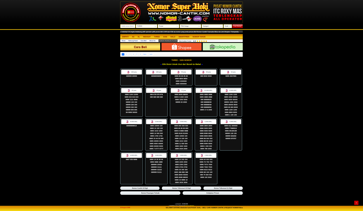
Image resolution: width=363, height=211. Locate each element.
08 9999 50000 (131, 112)
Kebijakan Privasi (212, 193)
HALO (172, 37)
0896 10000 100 (181, 136)
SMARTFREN (184, 37)
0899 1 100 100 (231, 115)
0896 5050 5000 (206, 131)
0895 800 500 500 (181, 126)
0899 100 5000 (206, 177)
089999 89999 (131, 76)
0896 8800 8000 (231, 112)
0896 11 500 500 (181, 144)
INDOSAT (147, 37)
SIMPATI (125, 37)
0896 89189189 (231, 131)
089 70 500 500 (206, 175)
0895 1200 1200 (231, 94)
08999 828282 (230, 136)
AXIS (165, 37)
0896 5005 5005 (206, 128)
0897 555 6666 (131, 159)
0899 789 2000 (206, 149)
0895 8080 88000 (181, 177)
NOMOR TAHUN (199, 37)
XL (139, 37)
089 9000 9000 (206, 76)
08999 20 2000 (181, 102)
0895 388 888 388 (181, 172)
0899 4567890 (230, 76)
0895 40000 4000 (156, 141)
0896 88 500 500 (206, 138)
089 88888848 (206, 105)
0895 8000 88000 (181, 94)
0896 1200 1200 (231, 110)
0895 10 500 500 (156, 133)
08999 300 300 (131, 107)
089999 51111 (156, 172)
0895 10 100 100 (156, 128)
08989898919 (131, 126)
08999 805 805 (131, 110)
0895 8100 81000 (181, 133)
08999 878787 (230, 138)
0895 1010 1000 (156, 131)
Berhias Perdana (189, 205)
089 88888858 (206, 107)
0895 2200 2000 (181, 162)
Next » (145, 54)
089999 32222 (156, 170)
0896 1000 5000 (181, 99)
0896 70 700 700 (206, 162)
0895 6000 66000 (230, 99)
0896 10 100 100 (181, 138)
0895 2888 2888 (206, 97)
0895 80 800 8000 (231, 107)
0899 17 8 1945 (206, 110)
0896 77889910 (231, 128)
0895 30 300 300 (181, 170)
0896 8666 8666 (206, 136)
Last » (151, 54)
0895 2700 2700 (181, 167)
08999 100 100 (131, 102)
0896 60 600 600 (206, 159)
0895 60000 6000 (156, 146)
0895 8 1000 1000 (181, 97)
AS (133, 37)
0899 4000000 (181, 84)
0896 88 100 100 (206, 172)
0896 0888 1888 (156, 162)
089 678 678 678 (156, 94)
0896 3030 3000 (181, 182)
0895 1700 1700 (156, 136)
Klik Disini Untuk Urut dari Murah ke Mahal (181, 64)
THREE (157, 37)
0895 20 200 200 (181, 159)
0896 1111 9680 (132, 99)
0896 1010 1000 (181, 141)
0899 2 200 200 (206, 146)
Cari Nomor (237, 26)
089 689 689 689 (156, 97)
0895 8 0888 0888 (181, 131)
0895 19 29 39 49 (156, 159)
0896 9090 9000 (206, 144)
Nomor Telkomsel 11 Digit (223, 188)
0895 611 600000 (230, 126)
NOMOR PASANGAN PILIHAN (168, 40)
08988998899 (156, 76)
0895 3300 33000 (230, 97)
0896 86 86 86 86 (181, 76)
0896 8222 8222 (206, 170)
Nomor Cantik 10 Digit (140, 188)
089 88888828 (206, 99)
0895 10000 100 (156, 126)
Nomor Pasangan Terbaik (150, 193)
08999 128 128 (231, 133)
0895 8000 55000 (181, 175)
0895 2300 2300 (181, 164)
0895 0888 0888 (206, 94)
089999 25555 (156, 164)
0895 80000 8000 (230, 105)
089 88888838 (206, 102)
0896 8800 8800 (181, 79)
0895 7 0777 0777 (156, 149)
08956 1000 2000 (230, 102)
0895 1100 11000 (131, 94)
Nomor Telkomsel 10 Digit (181, 188)
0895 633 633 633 (131, 97)
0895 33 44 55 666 (156, 138)
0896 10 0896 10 (181, 180)
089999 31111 (156, 167)
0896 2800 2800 (206, 126)
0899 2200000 (181, 81)
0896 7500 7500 (206, 167)
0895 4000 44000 (156, 144)
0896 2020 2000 (181, 149)
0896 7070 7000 (206, 164)
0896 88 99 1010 (206, 141)
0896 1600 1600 (181, 146)
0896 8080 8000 (206, 133)
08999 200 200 (131, 105)
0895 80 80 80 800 (181, 128)
